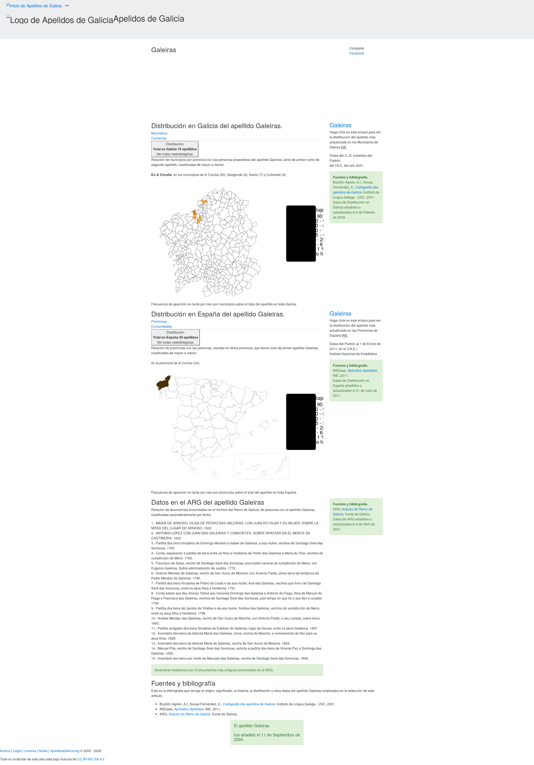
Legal (17, 750)
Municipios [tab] (159, 133)
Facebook (356, 53)
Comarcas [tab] (158, 138)
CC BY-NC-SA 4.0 (90, 759)
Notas (43, 750)
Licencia (30, 750)
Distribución (175, 149)
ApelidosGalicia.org (64, 750)
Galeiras (341, 125)
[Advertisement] (267, 90)
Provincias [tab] (159, 321)
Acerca (5, 750)
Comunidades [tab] (161, 326)
